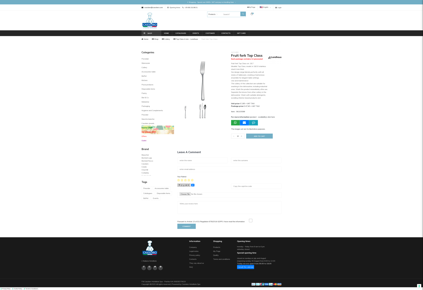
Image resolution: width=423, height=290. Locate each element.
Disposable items (148, 89)
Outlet (144, 140)
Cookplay (145, 173)
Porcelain (145, 59)
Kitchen (144, 80)
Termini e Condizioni (31, 288)
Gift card (241, 33)
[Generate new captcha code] (192, 185)
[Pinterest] (160, 268)
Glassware (146, 63)
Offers (144, 136)
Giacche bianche (148, 119)
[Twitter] (155, 268)
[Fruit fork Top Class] (185, 111)
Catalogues (180, 33)
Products (211, 14)
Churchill (145, 170)
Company (193, 247)
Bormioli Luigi (147, 158)
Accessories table (149, 72)
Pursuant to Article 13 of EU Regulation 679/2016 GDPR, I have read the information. (211, 221)
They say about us (196, 263)
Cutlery (167, 39)
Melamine (145, 102)
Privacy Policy (6, 288)
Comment (186, 226)
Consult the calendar (245, 267)
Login (279, 7)
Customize (210, 33)
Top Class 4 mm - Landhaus (186, 39)
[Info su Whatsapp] (235, 122)
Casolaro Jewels (148, 123)
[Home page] (150, 20)
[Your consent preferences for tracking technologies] (419, 286)
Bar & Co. (145, 97)
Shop (156, 39)
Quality (216, 255)
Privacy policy (194, 255)
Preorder (145, 115)
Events (196, 33)
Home (166, 33)
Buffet (144, 76)
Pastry (144, 93)
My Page (252, 7)
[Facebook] (144, 268)
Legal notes (194, 251)
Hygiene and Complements (152, 110)
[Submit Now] (244, 122)
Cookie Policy (18, 288)
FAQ (191, 267)
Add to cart (259, 136)
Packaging (146, 106)
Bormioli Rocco (147, 161)
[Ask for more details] (253, 122)
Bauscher (145, 155)
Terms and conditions (221, 259)
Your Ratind (181, 177)
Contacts (225, 33)
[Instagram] (149, 268)
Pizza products (147, 85)
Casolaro (145, 164)
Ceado (144, 167)
